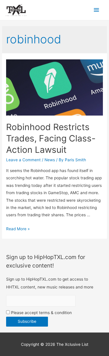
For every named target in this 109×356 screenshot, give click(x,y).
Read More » (18, 228)
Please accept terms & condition (41, 312)
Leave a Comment (23, 159)
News (49, 159)
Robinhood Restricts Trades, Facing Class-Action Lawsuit (51, 138)
